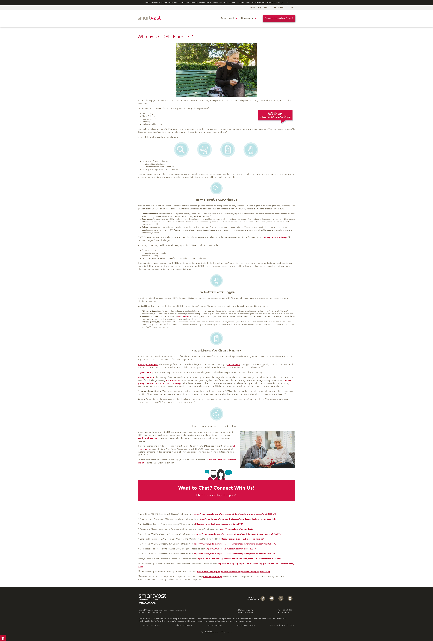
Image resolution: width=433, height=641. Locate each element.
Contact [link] (291, 7)
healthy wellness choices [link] (149, 438)
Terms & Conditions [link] (215, 625)
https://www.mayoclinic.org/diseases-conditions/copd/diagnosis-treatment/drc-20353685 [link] (238, 534)
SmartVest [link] (227, 18)
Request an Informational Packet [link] (278, 18)
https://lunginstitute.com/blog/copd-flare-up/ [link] (242, 539)
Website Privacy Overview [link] (246, 625)
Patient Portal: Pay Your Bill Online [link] (282, 625)
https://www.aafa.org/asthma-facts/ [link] (236, 529)
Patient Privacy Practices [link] (151, 625)
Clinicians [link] (247, 18)
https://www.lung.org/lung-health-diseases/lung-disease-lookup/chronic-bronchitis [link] (237, 519)
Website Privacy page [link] (275, 2)
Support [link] (267, 7)
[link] (3, 638)
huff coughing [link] (233, 365)
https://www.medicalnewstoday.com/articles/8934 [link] (219, 524)
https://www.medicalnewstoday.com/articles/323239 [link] (230, 549)
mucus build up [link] (173, 381)
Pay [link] (274, 7)
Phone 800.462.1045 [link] (285, 610)
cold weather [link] (183, 316)
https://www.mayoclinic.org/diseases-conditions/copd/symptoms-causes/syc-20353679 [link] (235, 514)
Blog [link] (259, 7)
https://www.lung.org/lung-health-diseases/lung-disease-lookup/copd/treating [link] (233, 572)
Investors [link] (281, 7)
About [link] (252, 7)
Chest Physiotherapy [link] (212, 577)
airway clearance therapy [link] (276, 237)
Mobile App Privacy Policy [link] (184, 625)
